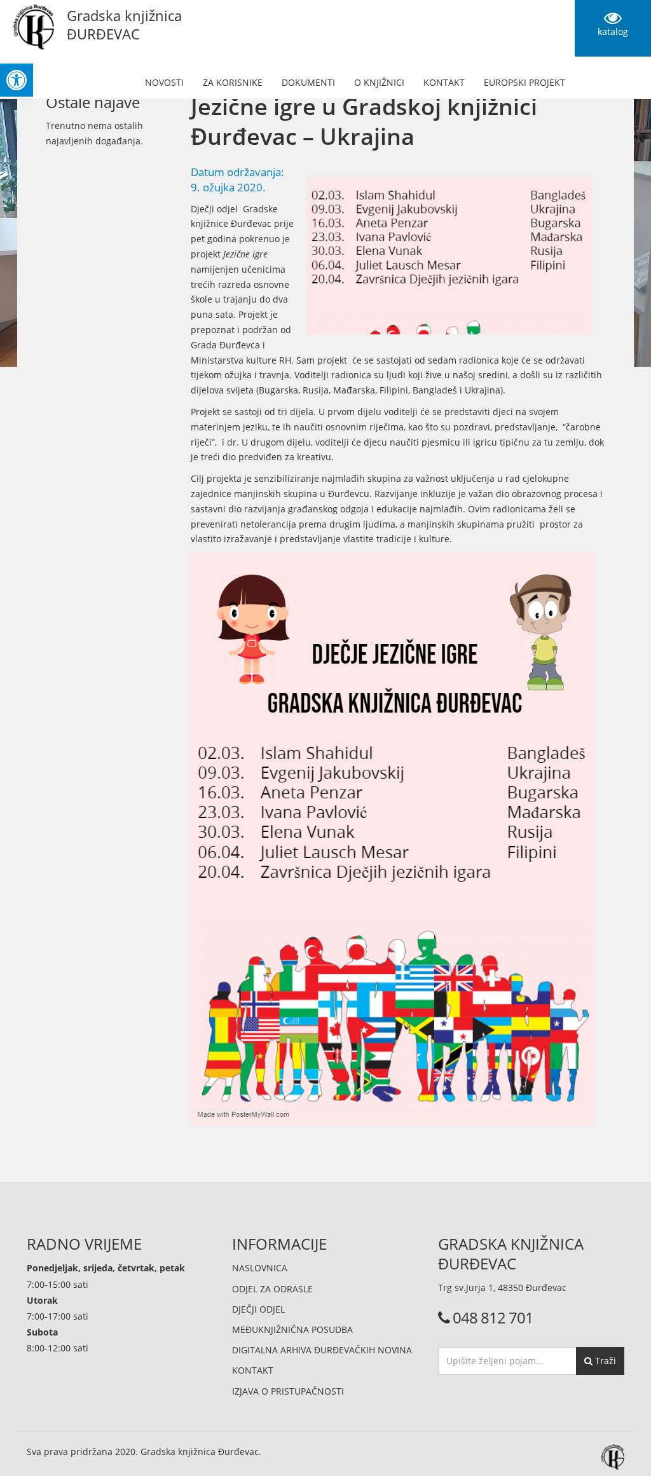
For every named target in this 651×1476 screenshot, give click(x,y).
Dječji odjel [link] (258, 1309)
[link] (16, 80)
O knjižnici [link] (379, 82)
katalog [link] (613, 31)
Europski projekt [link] (524, 82)
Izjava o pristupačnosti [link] (288, 1391)
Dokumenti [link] (308, 82)
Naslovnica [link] (259, 1268)
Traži (604, 1361)
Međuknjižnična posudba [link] (292, 1329)
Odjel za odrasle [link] (272, 1289)
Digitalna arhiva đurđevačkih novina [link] (322, 1350)
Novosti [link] (164, 82)
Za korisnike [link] (233, 82)
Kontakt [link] (444, 82)
